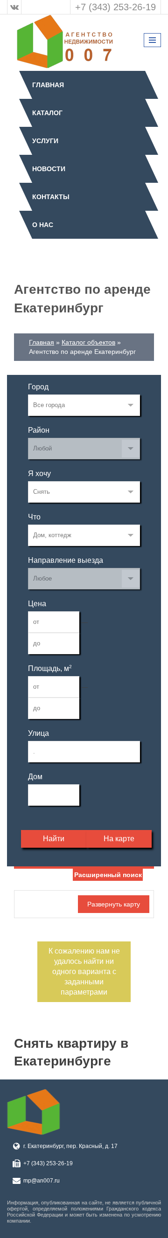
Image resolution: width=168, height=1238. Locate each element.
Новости (48, 169)
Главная (48, 85)
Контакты (51, 197)
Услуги (45, 141)
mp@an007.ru (41, 1180)
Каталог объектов (88, 342)
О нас (42, 224)
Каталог (47, 113)
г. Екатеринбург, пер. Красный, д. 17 (70, 1146)
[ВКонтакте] (14, 7)
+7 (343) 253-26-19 (115, 7)
